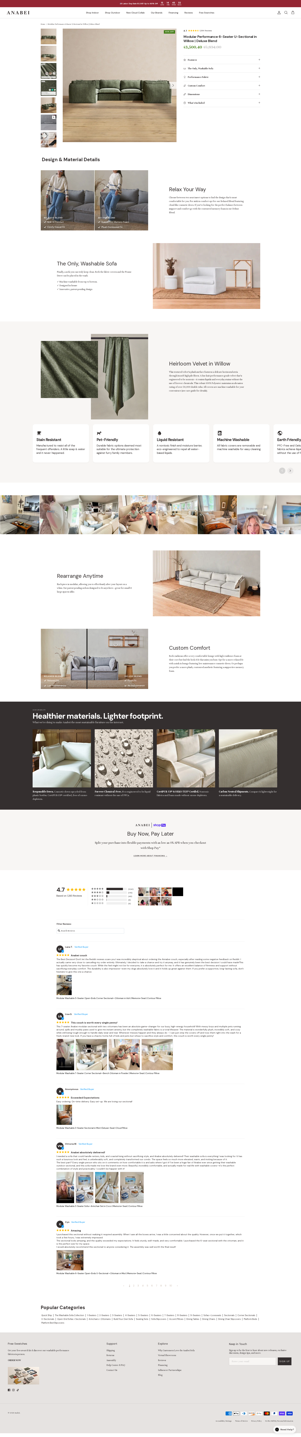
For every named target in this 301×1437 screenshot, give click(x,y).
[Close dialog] (191, 683)
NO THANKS (165, 739)
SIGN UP (165, 731)
